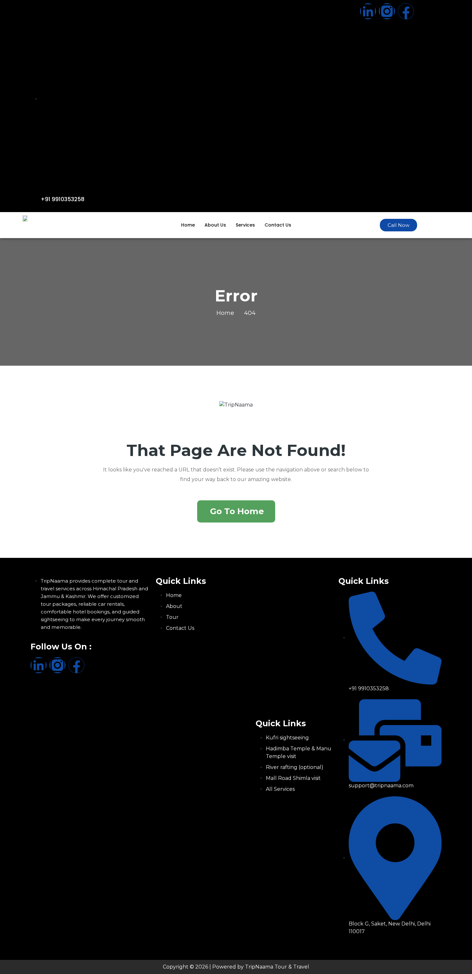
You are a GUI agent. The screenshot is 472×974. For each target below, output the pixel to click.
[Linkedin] (368, 11)
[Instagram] (387, 11)
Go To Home (237, 511)
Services (245, 225)
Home (188, 225)
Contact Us (278, 225)
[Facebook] (406, 11)
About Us (215, 225)
